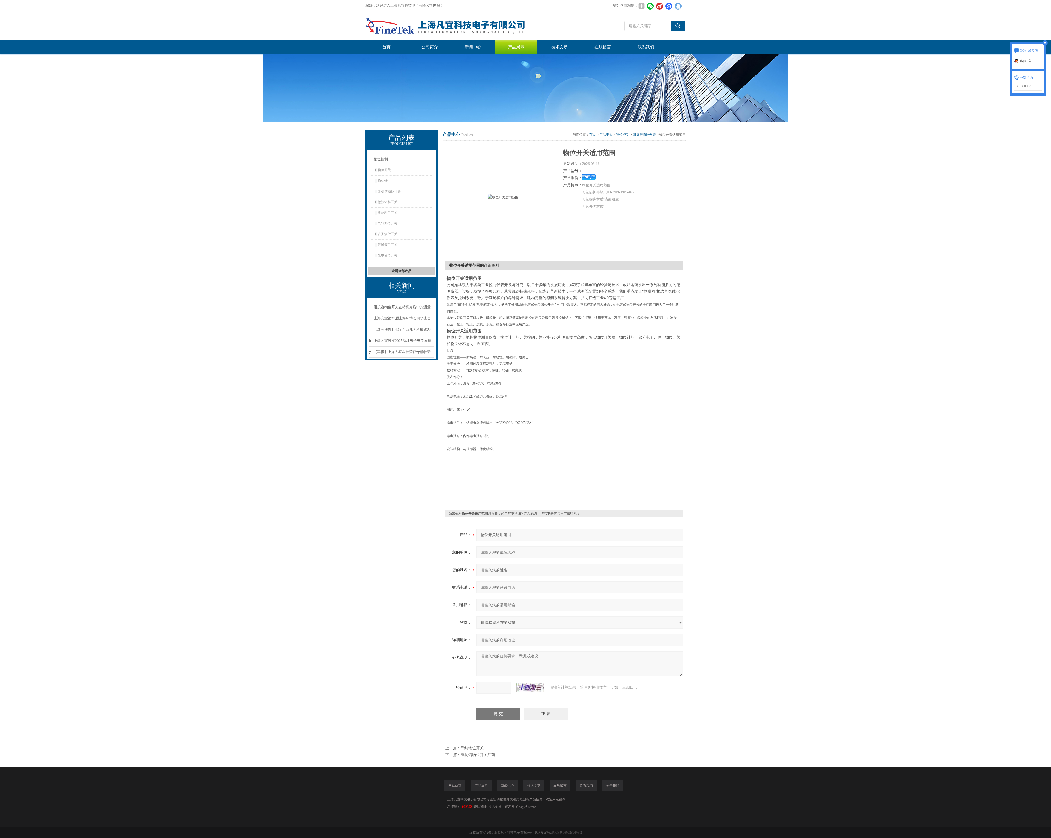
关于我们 (612, 786)
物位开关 (384, 170)
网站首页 (454, 786)
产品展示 (516, 47)
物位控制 (381, 159)
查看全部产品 (401, 271)
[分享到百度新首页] (668, 6)
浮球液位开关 (387, 245)
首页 (386, 47)
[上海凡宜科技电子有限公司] (447, 25)
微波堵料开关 (387, 202)
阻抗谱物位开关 (389, 191)
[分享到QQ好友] (678, 6)
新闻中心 (473, 47)
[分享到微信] (650, 6)
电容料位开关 (387, 223)
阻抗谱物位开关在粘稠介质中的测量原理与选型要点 (402, 309)
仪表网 (510, 807)
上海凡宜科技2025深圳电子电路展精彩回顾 (402, 343)
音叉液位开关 (387, 234)
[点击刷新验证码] (530, 687)
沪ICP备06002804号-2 (566, 832)
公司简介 (429, 47)
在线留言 (602, 47)
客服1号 (1025, 61)
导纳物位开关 (472, 748)
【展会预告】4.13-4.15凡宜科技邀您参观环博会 (402, 331)
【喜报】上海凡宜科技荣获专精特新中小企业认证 (402, 354)
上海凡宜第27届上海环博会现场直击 (402, 318)
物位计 (383, 181)
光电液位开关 (387, 255)
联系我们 (646, 47)
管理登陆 (480, 807)
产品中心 (606, 134)
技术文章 (559, 47)
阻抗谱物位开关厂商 (478, 755)
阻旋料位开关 (387, 213)
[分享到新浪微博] (659, 6)
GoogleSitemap (526, 807)
